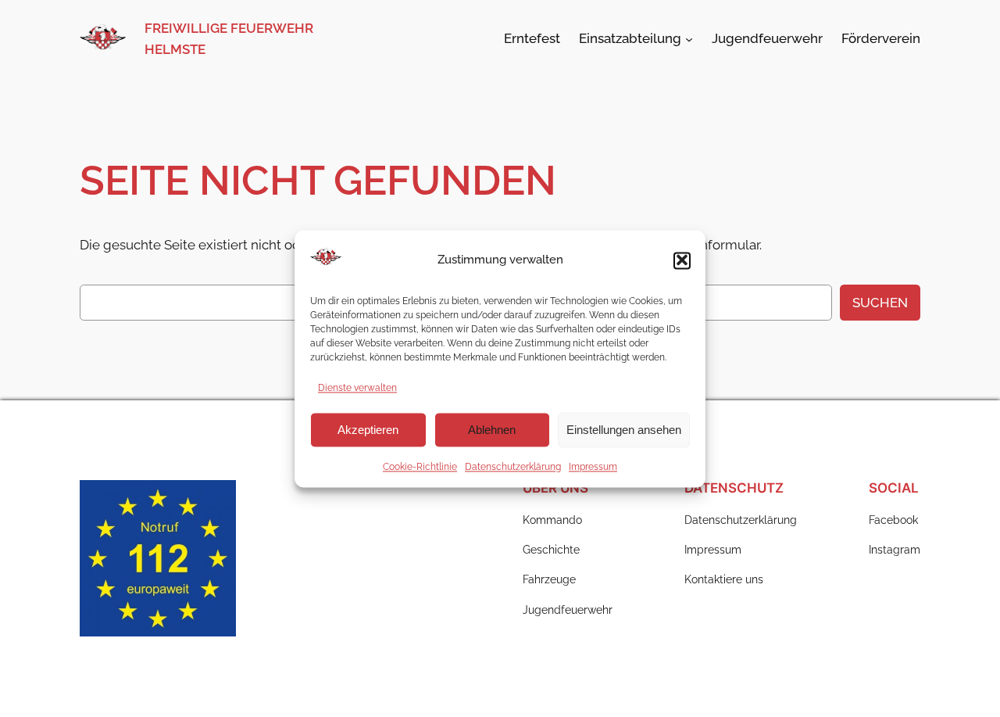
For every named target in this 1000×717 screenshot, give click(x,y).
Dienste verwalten (357, 387)
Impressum (593, 466)
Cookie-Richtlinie (420, 466)
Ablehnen (492, 429)
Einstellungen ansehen (623, 429)
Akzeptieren (368, 429)
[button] (682, 259)
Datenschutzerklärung (513, 466)
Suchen (880, 302)
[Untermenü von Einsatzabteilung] (689, 38)
